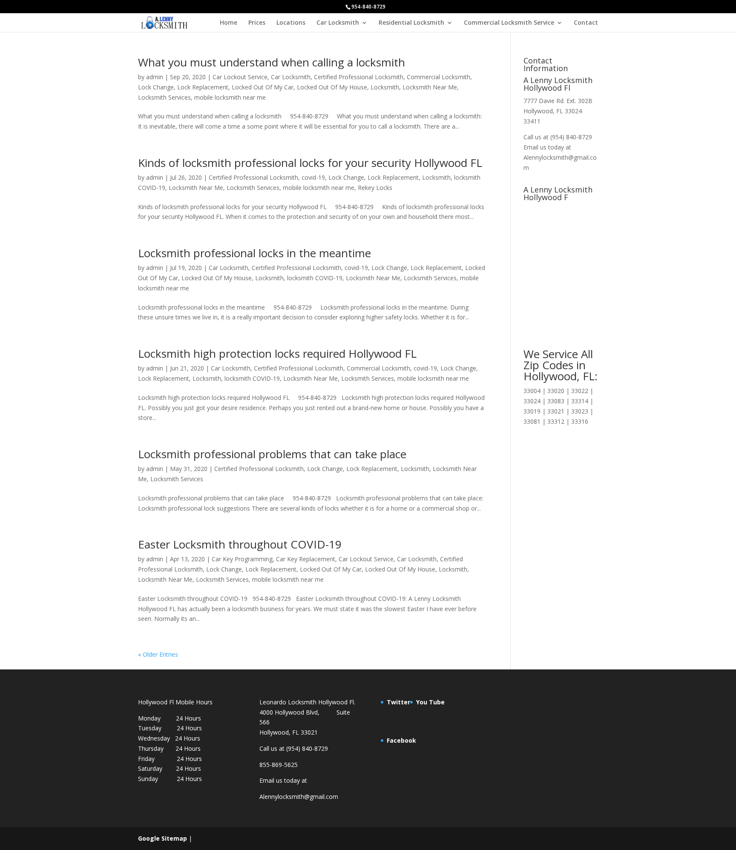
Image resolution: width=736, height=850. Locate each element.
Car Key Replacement (305, 559)
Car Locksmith (337, 23)
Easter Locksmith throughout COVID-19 (240, 544)
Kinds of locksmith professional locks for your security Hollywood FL (310, 162)
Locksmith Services (164, 97)
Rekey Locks (375, 188)
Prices (256, 23)
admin (154, 77)
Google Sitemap (162, 838)
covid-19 (313, 177)
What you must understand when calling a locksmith (271, 62)
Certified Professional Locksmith (358, 77)
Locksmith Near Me (429, 87)
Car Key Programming (242, 559)
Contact (586, 23)
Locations (290, 23)
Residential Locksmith (411, 23)
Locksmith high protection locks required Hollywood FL (277, 353)
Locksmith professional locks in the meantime (254, 253)
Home (228, 23)
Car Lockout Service (240, 77)
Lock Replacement (202, 87)
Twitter (398, 702)
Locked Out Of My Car (262, 87)
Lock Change (156, 87)
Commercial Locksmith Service (509, 23)
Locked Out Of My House (332, 87)
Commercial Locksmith (438, 77)
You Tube (430, 702)
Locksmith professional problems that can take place (272, 454)
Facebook (401, 740)
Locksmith (385, 87)
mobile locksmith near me (230, 97)
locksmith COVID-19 (314, 278)
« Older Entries (158, 654)
